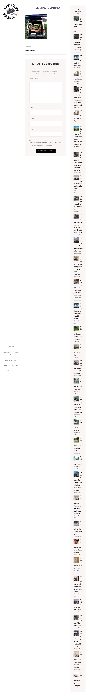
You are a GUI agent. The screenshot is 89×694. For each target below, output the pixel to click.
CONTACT (11, 370)
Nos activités (10, 360)
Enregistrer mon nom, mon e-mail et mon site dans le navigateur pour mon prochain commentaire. (45, 144)
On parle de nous (11, 365)
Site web (31, 129)
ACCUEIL (10, 347)
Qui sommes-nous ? (10, 353)
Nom (31, 108)
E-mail (31, 119)
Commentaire (33, 79)
